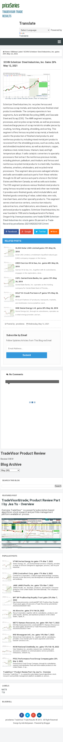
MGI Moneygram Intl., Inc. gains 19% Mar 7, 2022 (33, 635)
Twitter (42, 231)
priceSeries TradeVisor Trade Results (20, 720)
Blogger (47, 723)
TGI (3, 692)
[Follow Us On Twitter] (27, 715)
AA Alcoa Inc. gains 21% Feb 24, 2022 (28, 611)
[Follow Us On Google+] (33, 715)
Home (7, 52)
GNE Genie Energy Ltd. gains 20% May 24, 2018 (36, 308)
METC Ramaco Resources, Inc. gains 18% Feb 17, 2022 (36, 623)
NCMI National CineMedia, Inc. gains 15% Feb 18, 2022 (36, 647)
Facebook (12, 231)
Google (27, 231)
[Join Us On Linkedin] (39, 715)
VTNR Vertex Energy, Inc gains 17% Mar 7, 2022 (33, 561)
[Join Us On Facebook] (21, 715)
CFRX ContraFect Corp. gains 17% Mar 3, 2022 (33, 574)
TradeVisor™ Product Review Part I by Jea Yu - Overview (27, 672)
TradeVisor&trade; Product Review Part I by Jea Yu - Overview (31, 502)
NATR (4, 689)
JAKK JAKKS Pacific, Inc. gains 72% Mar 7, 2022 (33, 585)
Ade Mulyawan (27, 723)
